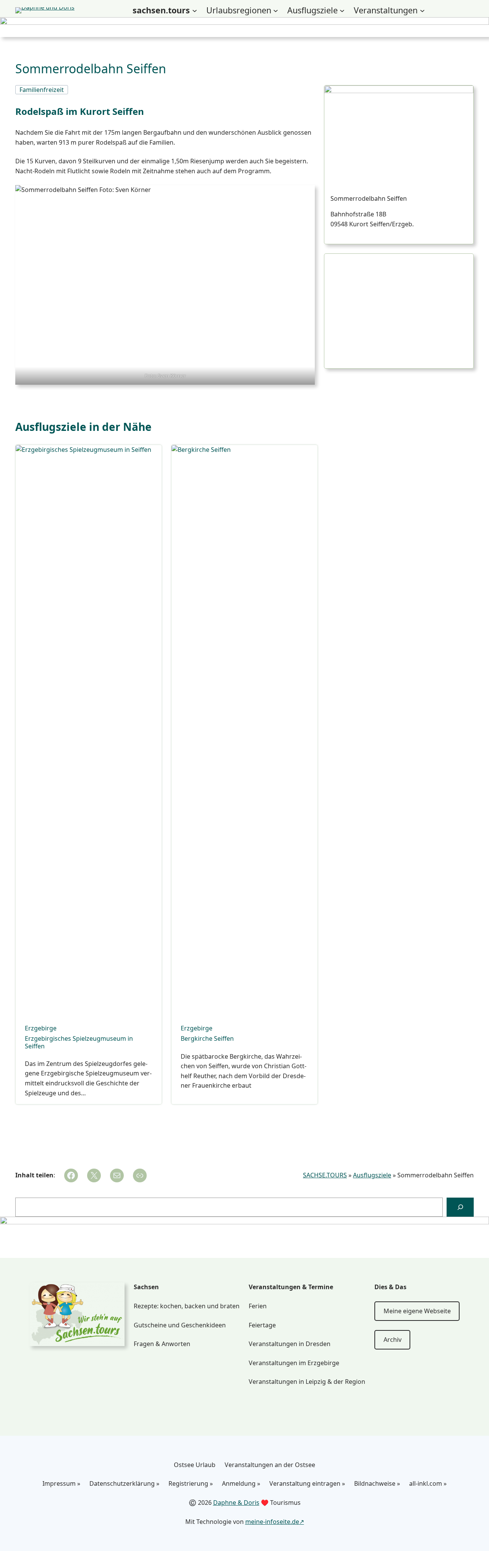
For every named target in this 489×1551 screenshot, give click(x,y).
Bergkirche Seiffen (207, 1038)
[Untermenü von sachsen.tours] (194, 10)
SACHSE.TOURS (325, 1175)
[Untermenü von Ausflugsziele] (342, 10)
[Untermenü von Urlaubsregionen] (275, 10)
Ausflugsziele (372, 1175)
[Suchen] (460, 1207)
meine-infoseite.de (272, 1521)
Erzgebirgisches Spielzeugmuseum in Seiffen (79, 1042)
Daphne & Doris (236, 1502)
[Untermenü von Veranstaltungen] (422, 10)
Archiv (393, 1339)
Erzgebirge (41, 1028)
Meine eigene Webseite (417, 1311)
